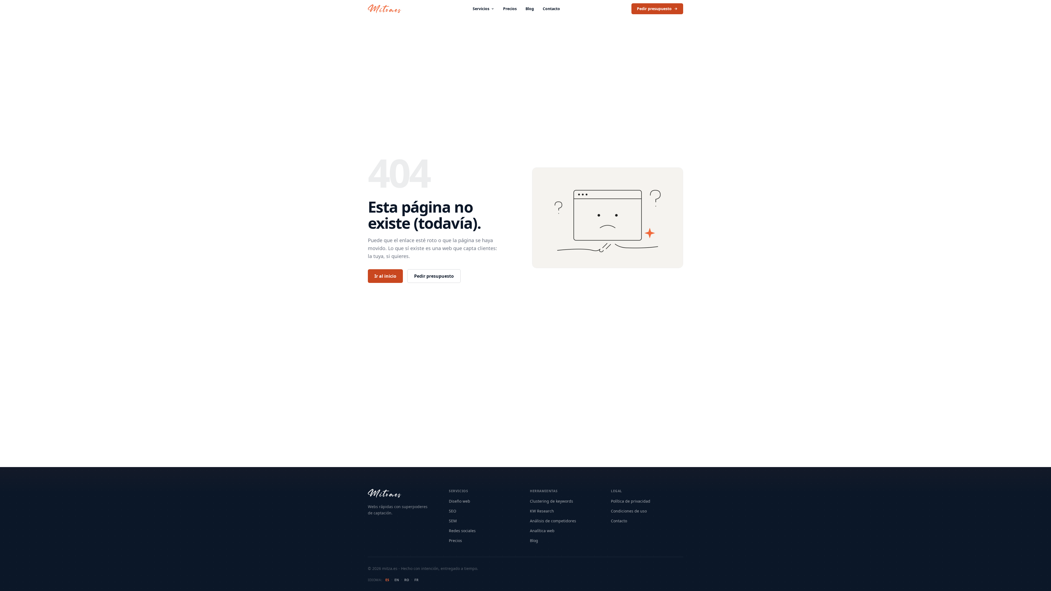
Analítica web (542, 530)
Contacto (551, 8)
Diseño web (459, 501)
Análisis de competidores (553, 520)
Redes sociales (462, 530)
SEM (453, 520)
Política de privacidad (630, 501)
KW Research (542, 511)
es (387, 580)
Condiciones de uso (629, 511)
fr (416, 580)
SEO (452, 511)
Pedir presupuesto (654, 8)
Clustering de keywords (551, 501)
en (396, 580)
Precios (510, 8)
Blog (530, 8)
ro (406, 580)
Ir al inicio (385, 276)
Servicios (481, 8)
